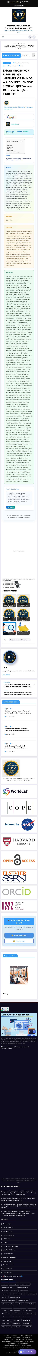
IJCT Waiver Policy (7, 1347)
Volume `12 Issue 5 (27, 1326)
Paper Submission (8, 1253)
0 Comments (23, 66)
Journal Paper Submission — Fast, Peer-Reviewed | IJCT (18, 1352)
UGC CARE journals (27, 1310)
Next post (6, 690)
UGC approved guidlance (15, 1310)
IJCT (5, 66)
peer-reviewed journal (30, 1303)
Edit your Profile (27, 671)
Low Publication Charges (23, 1300)
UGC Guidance (7, 1268)
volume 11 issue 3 (5, 1320)
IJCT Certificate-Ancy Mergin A (9, 587)
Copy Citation (11, 507)
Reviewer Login (19, 941)
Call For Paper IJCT (8, 1227)
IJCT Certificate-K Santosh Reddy (9, 584)
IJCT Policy (6, 1238)
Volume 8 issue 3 (11, 1313)
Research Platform (20, 1339)
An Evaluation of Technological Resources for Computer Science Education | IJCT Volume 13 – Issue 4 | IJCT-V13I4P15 (17, 747)
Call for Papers (29, 1339)
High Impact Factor (25, 63)
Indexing (5, 1242)
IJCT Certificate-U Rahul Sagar (9, 585)
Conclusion (10, 148)
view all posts (6, 674)
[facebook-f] (15, 5)
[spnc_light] (34, 37)
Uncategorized (7, 1272)
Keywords (10, 147)
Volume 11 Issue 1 (26, 1317)
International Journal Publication (8, 1300)
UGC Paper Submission (10, 1349)
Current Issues (7, 63)
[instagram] (21, 5)
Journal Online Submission (10, 1246)
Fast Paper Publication (26, 1345)
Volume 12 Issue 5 (16, 1326)
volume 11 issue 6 (26, 1320)
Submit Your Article (8, 1265)
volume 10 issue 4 (16, 1317)
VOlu (3, 1313)
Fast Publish (6, 1335)
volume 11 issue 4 (16, 1320)
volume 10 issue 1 (5, 1317)
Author (9, 144)
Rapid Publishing (16, 1337)
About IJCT (19, 1349)
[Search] (30, 37)
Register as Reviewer (19, 935)
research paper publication (20, 1307)
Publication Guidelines (9, 1257)
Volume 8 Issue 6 (21, 1313)
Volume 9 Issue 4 (30, 1313)
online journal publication (7, 1303)
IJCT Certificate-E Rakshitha (8, 581)
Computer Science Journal (22, 1287)
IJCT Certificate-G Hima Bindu (9, 583)
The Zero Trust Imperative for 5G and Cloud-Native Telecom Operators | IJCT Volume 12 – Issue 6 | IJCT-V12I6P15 (18, 693)
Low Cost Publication (9, 1250)
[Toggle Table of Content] (21, 141)
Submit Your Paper (28, 1351)
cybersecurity (14, 1290)
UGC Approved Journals (18, 1341)
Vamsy (5, 994)
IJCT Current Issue (8, 1235)
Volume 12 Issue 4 (6, 1326)
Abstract (10, 145)
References (10, 150)
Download (8, 580)
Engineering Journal (24, 1290)
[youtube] (23, 5)
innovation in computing (15, 1297)
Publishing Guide (28, 1335)
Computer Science (6, 1341)
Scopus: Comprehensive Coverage (12, 1345)
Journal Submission (29, 1341)
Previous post (7, 682)
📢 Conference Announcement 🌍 (13, 1276)
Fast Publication (18, 63)
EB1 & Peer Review (26, 1337)
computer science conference (8, 1287)
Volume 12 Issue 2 (16, 1323)
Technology (4, 1310)
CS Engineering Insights (23, 1343)
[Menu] (3, 37)
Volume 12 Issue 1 (5, 1323)
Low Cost (21, 1335)
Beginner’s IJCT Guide (8, 1339)
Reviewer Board (7, 1261)
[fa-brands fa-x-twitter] (17, 5)
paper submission (19, 1303)
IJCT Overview (27, 1349)
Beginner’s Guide (29, 1347)
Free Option (8, 1337)
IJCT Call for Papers (31, 1294)
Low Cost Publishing (18, 1350)
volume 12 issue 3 (26, 1323)
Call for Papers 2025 (25, 1284)
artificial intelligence (14, 1284)
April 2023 (4, 1284)
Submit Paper (14, 1335)
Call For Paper (7, 1224)
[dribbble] (19, 5)
